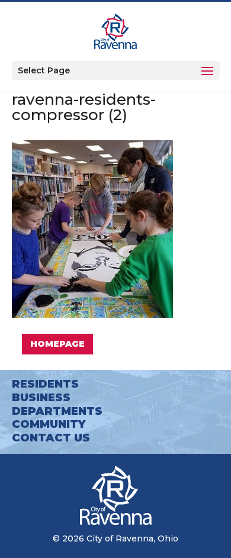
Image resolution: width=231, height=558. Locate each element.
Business (41, 397)
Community (48, 424)
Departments (57, 411)
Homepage (57, 343)
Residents (45, 384)
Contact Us (51, 437)
